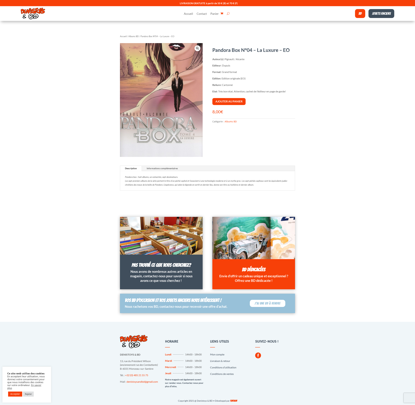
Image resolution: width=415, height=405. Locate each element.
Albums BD (133, 36)
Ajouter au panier (229, 101)
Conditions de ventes (222, 373)
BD (360, 13)
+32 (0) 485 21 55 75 (136, 375)
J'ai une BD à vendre (267, 303)
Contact (202, 13)
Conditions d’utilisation (223, 367)
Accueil (188, 13)
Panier (214, 13)
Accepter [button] (15, 393)
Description (131, 168)
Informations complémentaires (162, 168)
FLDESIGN (233, 401)
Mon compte (217, 354)
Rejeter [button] (28, 394)
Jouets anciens (381, 13)
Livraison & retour (220, 360)
